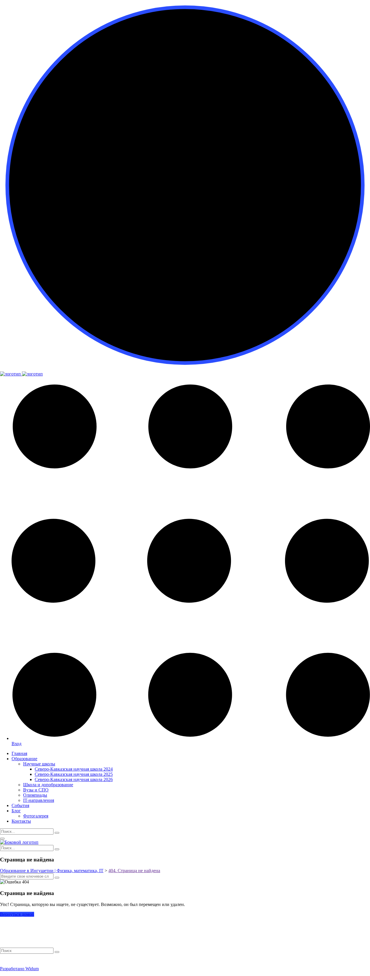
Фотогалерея (35, 815)
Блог (16, 810)
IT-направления (38, 800)
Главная (19, 753)
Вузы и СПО (36, 789)
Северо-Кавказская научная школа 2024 (74, 769)
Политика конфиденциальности (29, 959)
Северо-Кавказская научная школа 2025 (74, 774)
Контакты (21, 821)
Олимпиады (35, 795)
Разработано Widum (19, 968)
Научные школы (39, 763)
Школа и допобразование (48, 784)
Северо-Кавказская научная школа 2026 (74, 779)
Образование (24, 758)
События (20, 805)
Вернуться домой (17, 914)
